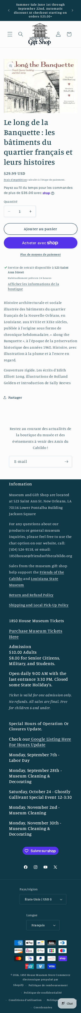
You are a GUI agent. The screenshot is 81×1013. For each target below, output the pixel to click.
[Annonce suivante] (72, 10)
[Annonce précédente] (9, 10)
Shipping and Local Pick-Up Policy (39, 605)
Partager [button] (15, 397)
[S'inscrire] (66, 462)
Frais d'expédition (15, 179)
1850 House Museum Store (37, 975)
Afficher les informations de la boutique (33, 286)
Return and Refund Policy (31, 595)
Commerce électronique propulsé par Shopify (41, 980)
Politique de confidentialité (43, 992)
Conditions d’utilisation (25, 1000)
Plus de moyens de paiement (40, 254)
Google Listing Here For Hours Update (40, 741)
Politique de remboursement (48, 985)
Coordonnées (43, 1007)
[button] (9, 34)
